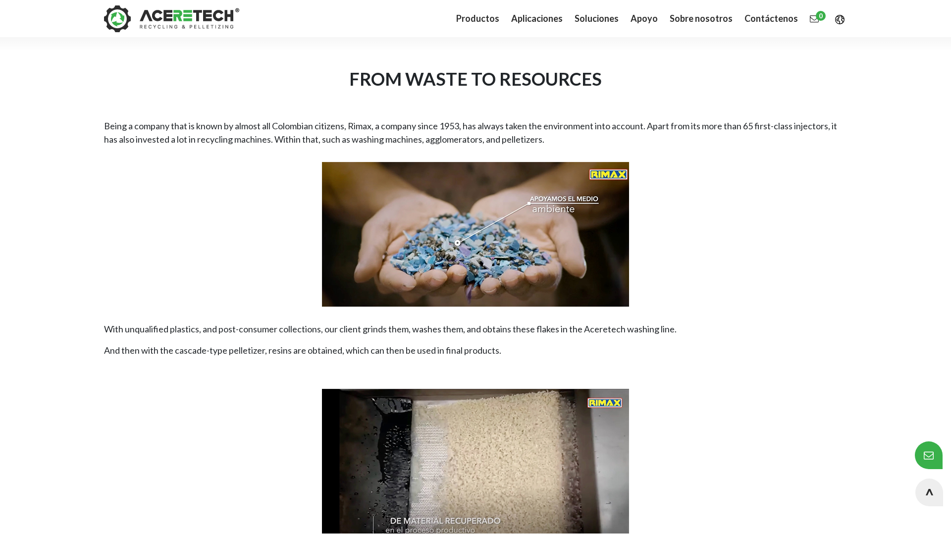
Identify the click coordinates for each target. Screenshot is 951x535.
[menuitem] (537, 18)
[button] (929, 492)
